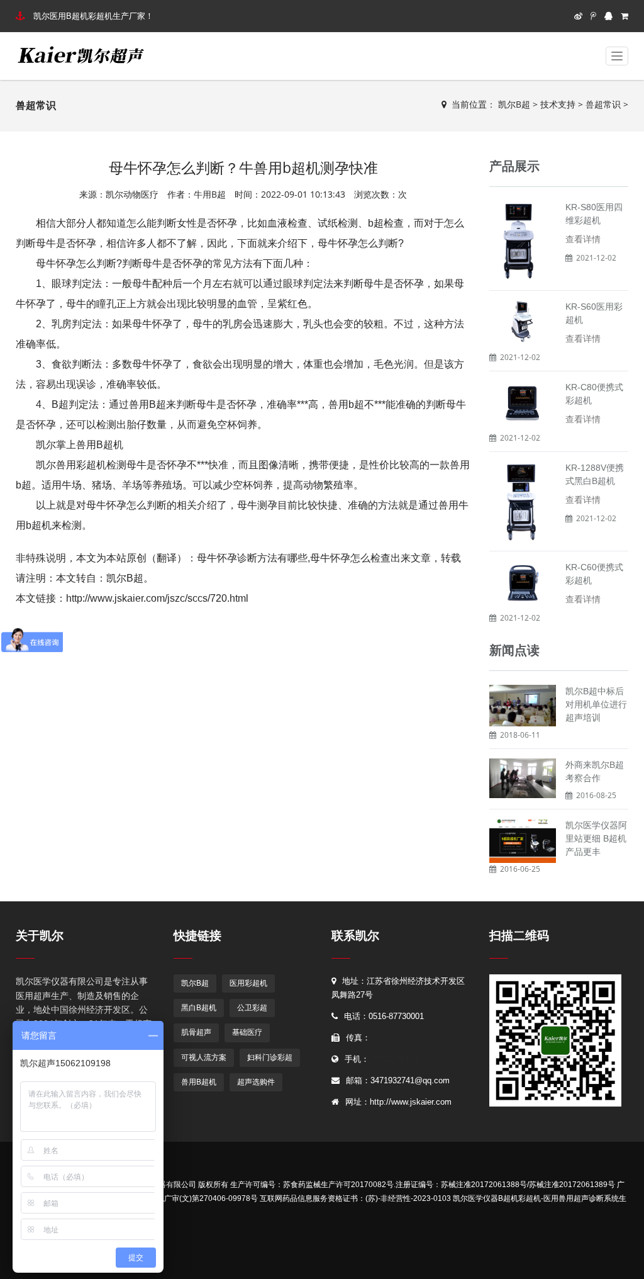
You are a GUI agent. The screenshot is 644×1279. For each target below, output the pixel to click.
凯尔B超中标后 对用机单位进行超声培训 (596, 704)
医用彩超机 (248, 983)
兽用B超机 (198, 1082)
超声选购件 (256, 1082)
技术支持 (557, 104)
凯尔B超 (514, 104)
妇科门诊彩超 (269, 1057)
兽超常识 (603, 104)
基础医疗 (247, 1032)
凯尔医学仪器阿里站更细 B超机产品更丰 (596, 838)
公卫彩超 (252, 1007)
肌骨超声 (196, 1032)
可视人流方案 (203, 1057)
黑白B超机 (198, 1007)
